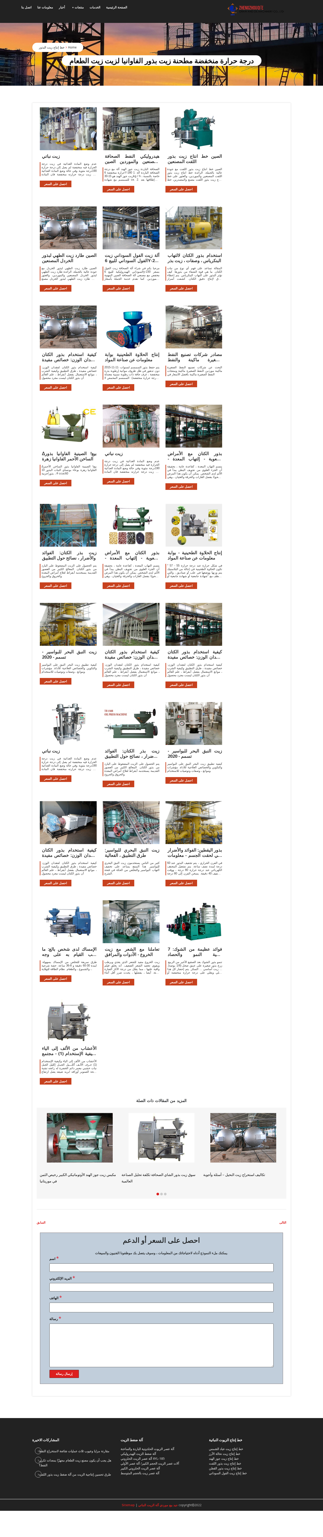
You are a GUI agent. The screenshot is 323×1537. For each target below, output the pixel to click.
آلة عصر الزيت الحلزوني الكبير (140, 1468)
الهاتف (55, 1297)
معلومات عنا (45, 7)
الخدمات (95, 7)
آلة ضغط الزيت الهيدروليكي (138, 1454)
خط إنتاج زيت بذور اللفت (225, 1463)
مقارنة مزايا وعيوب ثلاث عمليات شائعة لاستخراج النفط (74, 1451)
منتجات (79, 7)
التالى (282, 1222)
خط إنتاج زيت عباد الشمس (226, 1449)
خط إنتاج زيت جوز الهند (224, 1458)
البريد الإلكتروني (62, 1278)
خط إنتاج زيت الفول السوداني (228, 1473)
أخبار (62, 7)
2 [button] (161, 1194)
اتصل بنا (26, 7)
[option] (243, 1144)
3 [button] (165, 1194)
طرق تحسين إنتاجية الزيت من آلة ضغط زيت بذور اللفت (75, 1474)
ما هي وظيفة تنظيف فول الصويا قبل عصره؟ (154, 1175)
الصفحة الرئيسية (116, 7)
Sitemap (128, 1505)
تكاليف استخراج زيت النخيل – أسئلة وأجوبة (71, 1174)
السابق (41, 1222)
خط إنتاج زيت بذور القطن (225, 1468)
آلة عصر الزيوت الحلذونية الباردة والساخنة (147, 1449)
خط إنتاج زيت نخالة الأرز (224, 1454)
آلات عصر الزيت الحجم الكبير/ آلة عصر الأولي (150, 1463)
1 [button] (157, 1194)
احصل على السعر (55, 184)
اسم (54, 1258)
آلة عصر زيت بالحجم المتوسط (140, 1473)
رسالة (55, 1318)
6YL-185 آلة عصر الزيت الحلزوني (143, 1458)
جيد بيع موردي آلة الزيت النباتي (157, 1505)
